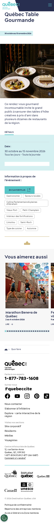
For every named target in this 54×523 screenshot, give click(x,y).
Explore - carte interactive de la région (22, 415)
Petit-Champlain (31, 210)
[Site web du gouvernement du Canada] (11, 490)
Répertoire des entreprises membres (23, 509)
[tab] (5, 331)
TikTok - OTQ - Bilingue (46, 396)
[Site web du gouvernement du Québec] (43, 476)
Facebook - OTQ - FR (7, 396)
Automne (31, 228)
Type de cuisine (14, 228)
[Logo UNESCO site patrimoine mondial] (27, 487)
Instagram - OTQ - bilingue (27, 396)
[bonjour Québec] (27, 475)
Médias (9, 435)
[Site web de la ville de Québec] (11, 474)
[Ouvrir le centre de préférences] (4, 518)
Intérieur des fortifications (19, 216)
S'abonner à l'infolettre (17, 408)
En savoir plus (17, 190)
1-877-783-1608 (21, 378)
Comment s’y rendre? (15, 458)
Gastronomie (13, 196)
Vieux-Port (11, 210)
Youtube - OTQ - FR (17, 396)
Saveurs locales (32, 196)
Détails (9, 132)
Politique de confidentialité (18, 505)
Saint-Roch (26, 222)
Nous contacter (13, 403)
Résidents (10, 430)
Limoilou (10, 222)
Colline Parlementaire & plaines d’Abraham (21, 203)
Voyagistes (11, 440)
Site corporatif (13, 426)
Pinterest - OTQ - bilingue (37, 396)
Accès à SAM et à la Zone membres (22, 513)
